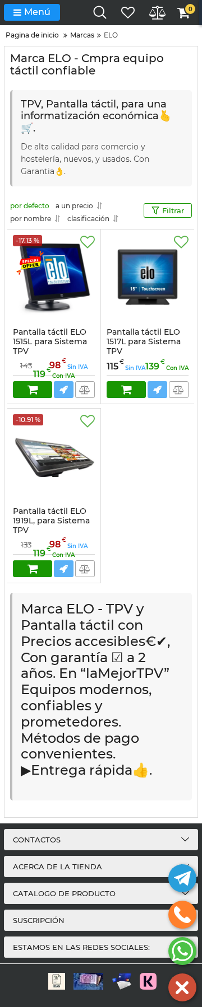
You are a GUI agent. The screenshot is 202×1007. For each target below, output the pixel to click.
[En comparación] (85, 389)
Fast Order (64, 389)
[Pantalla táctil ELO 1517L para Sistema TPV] (148, 277)
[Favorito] (87, 242)
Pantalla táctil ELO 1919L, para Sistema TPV (51, 526)
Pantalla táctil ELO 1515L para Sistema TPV (50, 346)
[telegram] (182, 878)
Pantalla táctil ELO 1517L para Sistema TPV (144, 346)
